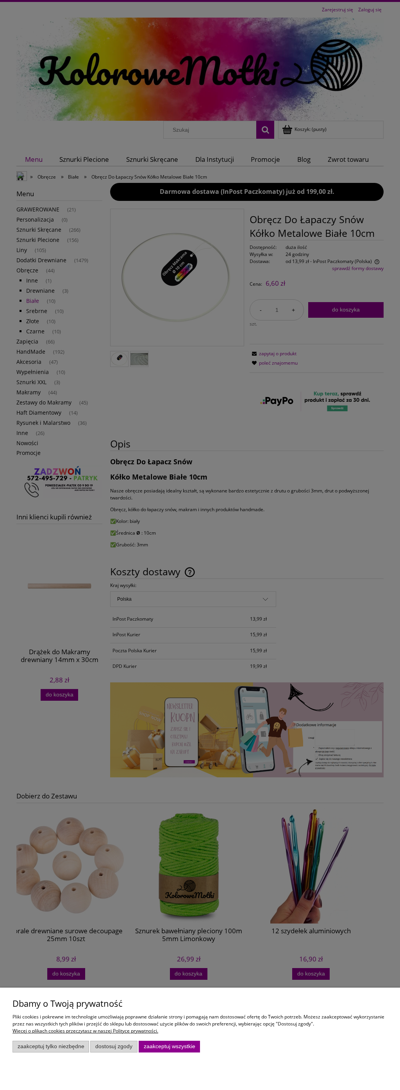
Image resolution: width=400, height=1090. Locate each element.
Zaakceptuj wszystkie (169, 1046)
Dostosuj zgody (113, 1046)
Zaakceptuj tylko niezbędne (51, 1046)
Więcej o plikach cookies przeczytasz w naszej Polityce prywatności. (85, 1030)
